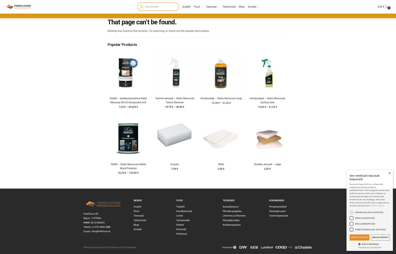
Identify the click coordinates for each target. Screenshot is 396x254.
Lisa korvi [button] (175, 180)
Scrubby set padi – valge (267, 164)
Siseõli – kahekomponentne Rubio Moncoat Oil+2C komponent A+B (128, 100)
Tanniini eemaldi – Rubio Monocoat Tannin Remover (174, 100)
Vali (128, 114)
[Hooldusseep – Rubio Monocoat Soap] (221, 73)
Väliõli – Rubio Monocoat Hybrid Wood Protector (128, 166)
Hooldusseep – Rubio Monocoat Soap (221, 98)
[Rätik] (221, 138)
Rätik (221, 164)
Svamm (174, 164)
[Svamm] (175, 138)
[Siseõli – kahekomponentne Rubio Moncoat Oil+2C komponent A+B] (128, 73)
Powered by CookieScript (369, 247)
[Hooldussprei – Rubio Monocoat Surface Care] (267, 73)
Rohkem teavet (378, 205)
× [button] (389, 173)
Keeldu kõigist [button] (380, 237)
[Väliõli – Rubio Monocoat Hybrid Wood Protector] (128, 138)
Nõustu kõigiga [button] (359, 237)
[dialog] (369, 210)
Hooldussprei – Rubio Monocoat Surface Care (267, 100)
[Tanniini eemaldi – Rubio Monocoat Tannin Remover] (175, 73)
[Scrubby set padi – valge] (267, 138)
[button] (370, 244)
